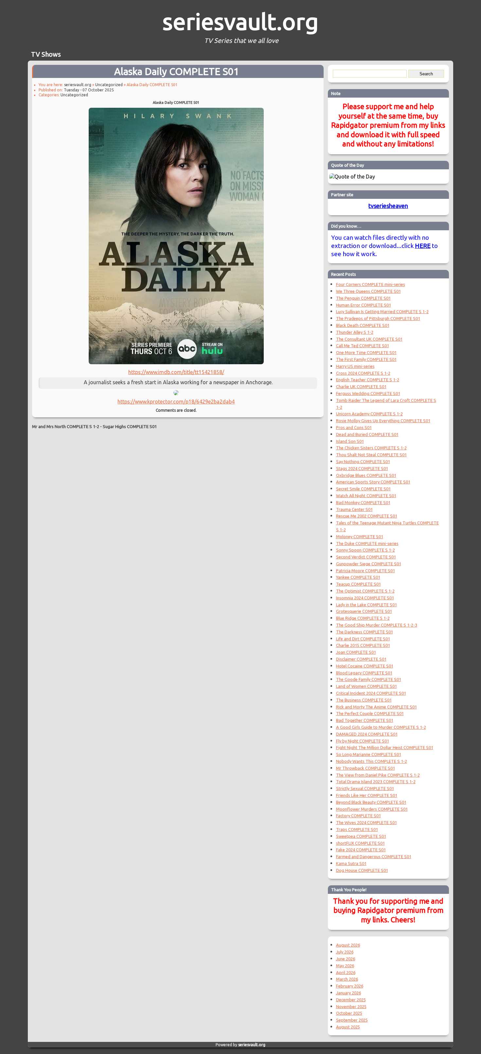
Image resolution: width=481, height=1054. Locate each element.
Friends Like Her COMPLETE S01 (366, 795)
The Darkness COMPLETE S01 (364, 632)
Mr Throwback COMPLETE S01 (365, 768)
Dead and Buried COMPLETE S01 (367, 434)
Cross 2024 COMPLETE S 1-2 (363, 373)
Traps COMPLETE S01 (357, 829)
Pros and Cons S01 (354, 427)
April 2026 (345, 972)
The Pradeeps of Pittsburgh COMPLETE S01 (378, 318)
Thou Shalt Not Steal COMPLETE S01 (371, 454)
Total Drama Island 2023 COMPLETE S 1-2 (376, 781)
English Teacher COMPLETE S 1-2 (367, 379)
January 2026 (348, 992)
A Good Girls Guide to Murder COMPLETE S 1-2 (381, 727)
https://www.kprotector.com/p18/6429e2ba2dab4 (176, 402)
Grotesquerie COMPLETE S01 (364, 611)
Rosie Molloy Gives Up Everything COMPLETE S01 (383, 420)
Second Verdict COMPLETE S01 (366, 557)
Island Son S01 (350, 441)
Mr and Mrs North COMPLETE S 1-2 (65, 426)
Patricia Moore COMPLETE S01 (365, 570)
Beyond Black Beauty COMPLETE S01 (371, 802)
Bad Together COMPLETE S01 (364, 720)
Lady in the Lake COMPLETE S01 (366, 604)
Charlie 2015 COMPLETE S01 (363, 645)
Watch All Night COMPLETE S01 (366, 495)
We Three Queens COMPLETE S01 (368, 291)
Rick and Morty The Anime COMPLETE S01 (376, 707)
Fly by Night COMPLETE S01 (362, 741)
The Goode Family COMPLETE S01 (368, 679)
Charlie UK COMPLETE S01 (361, 386)
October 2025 (349, 1013)
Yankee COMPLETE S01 (358, 577)
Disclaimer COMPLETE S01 (361, 659)
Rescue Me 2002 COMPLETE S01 (366, 516)
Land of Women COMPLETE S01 (366, 686)
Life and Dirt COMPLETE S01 (363, 638)
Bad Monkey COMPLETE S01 (363, 502)
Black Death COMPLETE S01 (362, 325)
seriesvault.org (240, 21)
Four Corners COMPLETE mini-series (370, 284)
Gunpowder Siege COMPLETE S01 (368, 563)
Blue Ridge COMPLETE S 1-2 (363, 618)
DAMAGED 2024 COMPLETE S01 (367, 734)
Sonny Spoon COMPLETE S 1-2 (365, 550)
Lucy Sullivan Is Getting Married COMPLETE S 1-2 (382, 311)
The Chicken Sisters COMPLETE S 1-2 (371, 447)
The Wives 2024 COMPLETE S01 (366, 822)
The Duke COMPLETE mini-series (367, 543)
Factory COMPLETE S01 (358, 815)
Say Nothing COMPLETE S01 (363, 461)
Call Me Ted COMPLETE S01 (362, 345)
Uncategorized (109, 85)
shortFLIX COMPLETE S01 (360, 843)
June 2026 (345, 958)
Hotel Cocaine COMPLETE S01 (364, 666)
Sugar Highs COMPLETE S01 (130, 426)
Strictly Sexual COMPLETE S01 (365, 788)
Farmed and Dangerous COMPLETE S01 (373, 856)
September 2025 (352, 1020)
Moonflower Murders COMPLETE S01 (372, 809)
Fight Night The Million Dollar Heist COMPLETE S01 (384, 747)
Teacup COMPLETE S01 (358, 584)
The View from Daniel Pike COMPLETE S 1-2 (378, 775)
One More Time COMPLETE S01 (366, 352)
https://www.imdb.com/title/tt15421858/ (176, 372)
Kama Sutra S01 (351, 863)
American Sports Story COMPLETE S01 (373, 482)
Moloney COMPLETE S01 (359, 536)
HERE (423, 245)
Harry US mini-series (355, 366)
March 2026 (347, 979)
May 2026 (345, 965)
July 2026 (344, 952)
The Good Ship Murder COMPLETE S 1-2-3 (376, 625)
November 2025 (351, 1006)
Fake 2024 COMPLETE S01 (361, 849)
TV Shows (46, 54)
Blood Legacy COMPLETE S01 (364, 672)
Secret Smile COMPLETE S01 (363, 488)
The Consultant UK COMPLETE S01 (369, 339)
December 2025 (351, 999)
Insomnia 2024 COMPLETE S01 (365, 597)
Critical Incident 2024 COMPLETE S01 (371, 693)
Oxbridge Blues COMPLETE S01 (366, 475)
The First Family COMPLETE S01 (366, 359)
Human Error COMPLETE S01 (363, 305)
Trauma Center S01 (354, 509)
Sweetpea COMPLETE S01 (361, 836)
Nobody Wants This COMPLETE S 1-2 (371, 761)
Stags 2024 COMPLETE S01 (362, 468)
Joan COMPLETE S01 (356, 652)
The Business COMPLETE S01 (364, 700)
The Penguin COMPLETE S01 (363, 298)
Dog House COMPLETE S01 (362, 870)
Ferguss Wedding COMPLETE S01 (368, 393)
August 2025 (348, 1027)
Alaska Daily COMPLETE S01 (176, 71)
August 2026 (348, 945)
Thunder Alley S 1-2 (354, 332)
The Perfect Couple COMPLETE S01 (370, 713)
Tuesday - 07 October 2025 (89, 90)
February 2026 (349, 986)
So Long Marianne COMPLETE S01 (368, 754)
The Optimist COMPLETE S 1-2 (365, 591)
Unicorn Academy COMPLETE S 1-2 (369, 413)
